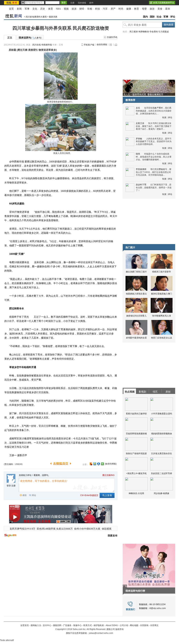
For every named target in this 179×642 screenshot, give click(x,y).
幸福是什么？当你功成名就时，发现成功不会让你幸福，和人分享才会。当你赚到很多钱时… (153, 157)
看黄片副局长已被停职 (136, 413)
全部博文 (154, 625)
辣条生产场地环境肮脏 (136, 453)
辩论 (34, 495)
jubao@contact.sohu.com (101, 633)
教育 (136, 9)
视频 (66, 9)
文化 (34, 9)
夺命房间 (153, 31)
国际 (152, 16)
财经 (81, 9)
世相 (89, 9)
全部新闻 (144, 625)
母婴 (144, 9)
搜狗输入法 (36, 625)
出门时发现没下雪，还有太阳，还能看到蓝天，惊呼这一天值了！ (153, 187)
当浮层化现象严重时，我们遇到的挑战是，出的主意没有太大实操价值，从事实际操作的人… (153, 111)
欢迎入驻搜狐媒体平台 (163, 2)
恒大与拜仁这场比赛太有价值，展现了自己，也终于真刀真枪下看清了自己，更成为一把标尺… (153, 126)
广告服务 (67, 625)
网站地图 (134, 625)
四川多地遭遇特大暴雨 (36, 17)
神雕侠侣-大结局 (136, 493)
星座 (167, 9)
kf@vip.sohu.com (157, 608)
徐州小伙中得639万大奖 (87, 528)
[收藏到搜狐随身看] (102, 463)
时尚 (121, 9)
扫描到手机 (112, 37)
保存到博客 (102, 44)
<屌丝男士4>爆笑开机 (136, 473)
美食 (159, 9)
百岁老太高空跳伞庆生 (161, 453)
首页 (11, 9)
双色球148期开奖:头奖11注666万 (55, 528)
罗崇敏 (139, 138)
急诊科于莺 (141, 184)
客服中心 (77, 625)
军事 (27, 9)
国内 (145, 16)
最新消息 (53, 17)
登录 (9, 485)
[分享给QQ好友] (94, 463)
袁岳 (138, 108)
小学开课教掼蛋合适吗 (161, 413)
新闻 (19, 9)
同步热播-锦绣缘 (161, 493)
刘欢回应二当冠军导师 (161, 473)
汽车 (105, 9)
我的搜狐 (82, 3)
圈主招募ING (108, 475)
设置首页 (24, 625)
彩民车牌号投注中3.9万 (22, 528)
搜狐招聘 (57, 625)
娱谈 (74, 9)
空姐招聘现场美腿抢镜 (136, 433)
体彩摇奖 (107, 528)
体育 (50, 9)
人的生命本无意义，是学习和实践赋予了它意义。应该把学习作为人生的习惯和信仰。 (153, 141)
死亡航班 (134, 31)
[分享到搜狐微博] (91, 463)
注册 (72, 3)
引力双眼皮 (163, 31)
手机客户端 (89, 45)
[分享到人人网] (98, 463)
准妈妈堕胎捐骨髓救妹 (161, 433)
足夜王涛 (140, 123)
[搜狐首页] (12, 2)
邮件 (91, 3)
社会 (159, 16)
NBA (58, 9)
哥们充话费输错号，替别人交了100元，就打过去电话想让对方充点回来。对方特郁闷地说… (153, 172)
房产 (113, 9)
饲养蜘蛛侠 (143, 31)
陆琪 (138, 154)
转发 (164, 117)
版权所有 (119, 629)
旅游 (152, 9)
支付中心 (47, 625)
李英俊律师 (141, 169)
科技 (97, 9)
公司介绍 (124, 625)
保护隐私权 (99, 625)
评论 (172, 16)
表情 (24, 495)
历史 (42, 9)
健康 (128, 9)
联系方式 (87, 625)
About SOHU (112, 625)
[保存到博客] (110, 464)
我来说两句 (30, 37)
